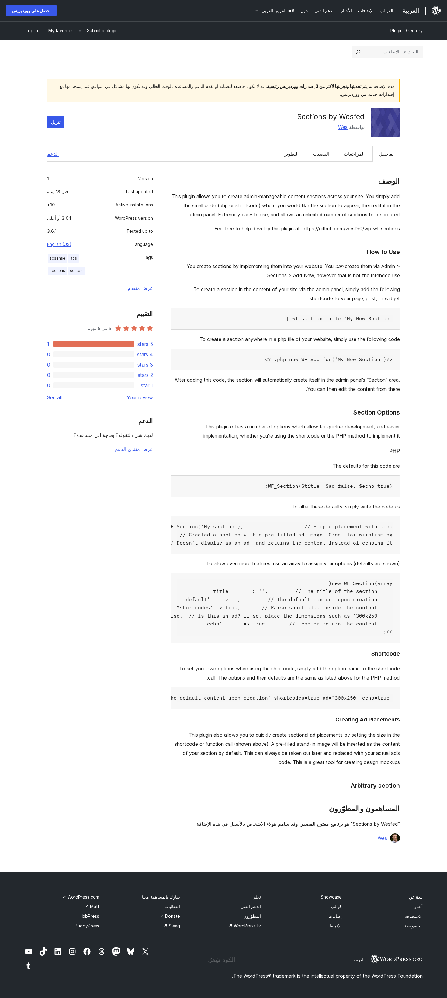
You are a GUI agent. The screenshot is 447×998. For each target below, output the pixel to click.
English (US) (59, 244)
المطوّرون (252, 916)
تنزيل (56, 122)
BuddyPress (87, 925)
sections (57, 270)
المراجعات (354, 154)
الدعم (53, 154)
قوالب (336, 906)
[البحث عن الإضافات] (358, 52)
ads (73, 258)
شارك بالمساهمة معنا (161, 897)
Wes (343, 127)
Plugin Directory (406, 30)
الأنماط (335, 925)
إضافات (335, 916)
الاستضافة (414, 916)
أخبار (418, 906)
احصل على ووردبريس (31, 10)
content (77, 270)
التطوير (291, 154)
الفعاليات (172, 906)
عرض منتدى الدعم (134, 449)
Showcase (331, 897)
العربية (359, 959)
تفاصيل (386, 154)
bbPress (90, 916)
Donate (170, 916)
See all (54, 397)
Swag (172, 925)
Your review (140, 397)
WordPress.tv (245, 925)
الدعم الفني (251, 906)
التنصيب (321, 154)
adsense (57, 258)
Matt (92, 906)
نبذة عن (416, 897)
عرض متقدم (140, 288)
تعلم (257, 897)
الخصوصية (413, 925)
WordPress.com (80, 897)
